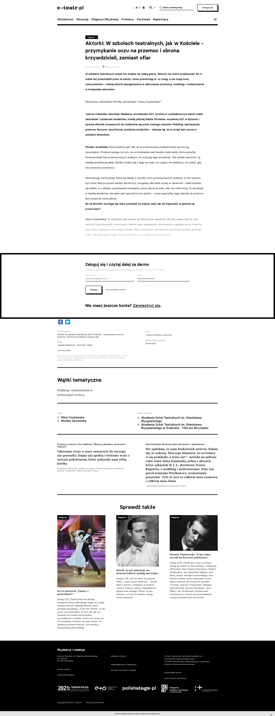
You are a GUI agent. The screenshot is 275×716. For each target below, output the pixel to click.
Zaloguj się (207, 7)
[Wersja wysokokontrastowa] (143, 7)
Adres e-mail (90, 275)
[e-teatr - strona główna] (70, 9)
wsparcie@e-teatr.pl (172, 672)
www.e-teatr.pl (63, 669)
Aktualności (65, 19)
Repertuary (160, 19)
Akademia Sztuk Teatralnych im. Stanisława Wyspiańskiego (171, 419)
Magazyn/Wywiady (104, 19)
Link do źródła (63, 350)
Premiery (127, 19)
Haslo (140, 275)
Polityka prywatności (95, 702)
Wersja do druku (112, 67)
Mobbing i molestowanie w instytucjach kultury (75, 392)
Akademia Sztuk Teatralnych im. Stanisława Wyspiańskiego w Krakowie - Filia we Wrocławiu (174, 426)
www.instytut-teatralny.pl (175, 678)
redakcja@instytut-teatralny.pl (123, 664)
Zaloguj (93, 289)
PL (151, 7)
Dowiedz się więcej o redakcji (123, 670)
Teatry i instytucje (145, 413)
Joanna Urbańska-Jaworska (159, 335)
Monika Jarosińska (73, 421)
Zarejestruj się (146, 305)
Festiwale (143, 19)
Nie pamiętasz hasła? (116, 289)
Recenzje (82, 19)
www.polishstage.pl (65, 675)
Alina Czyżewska (72, 417)
